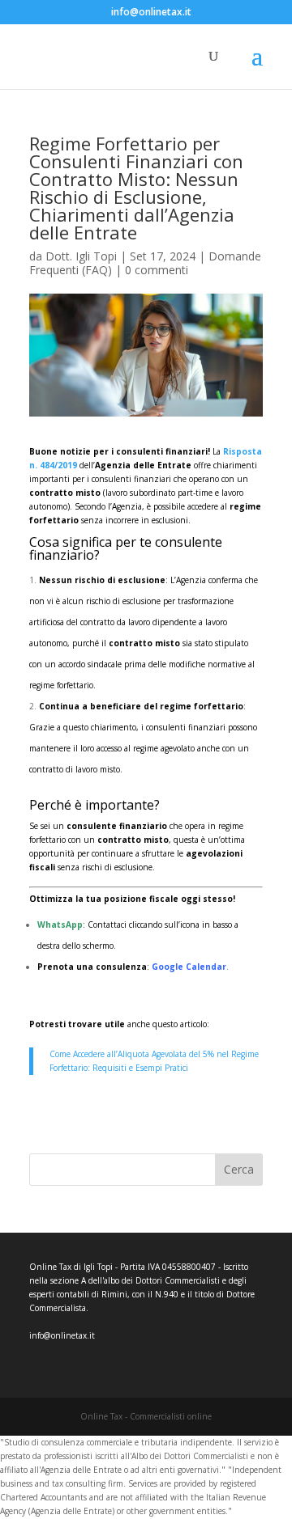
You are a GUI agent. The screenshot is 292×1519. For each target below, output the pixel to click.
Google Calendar (189, 966)
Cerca (239, 1169)
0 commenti (156, 269)
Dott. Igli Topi (81, 256)
